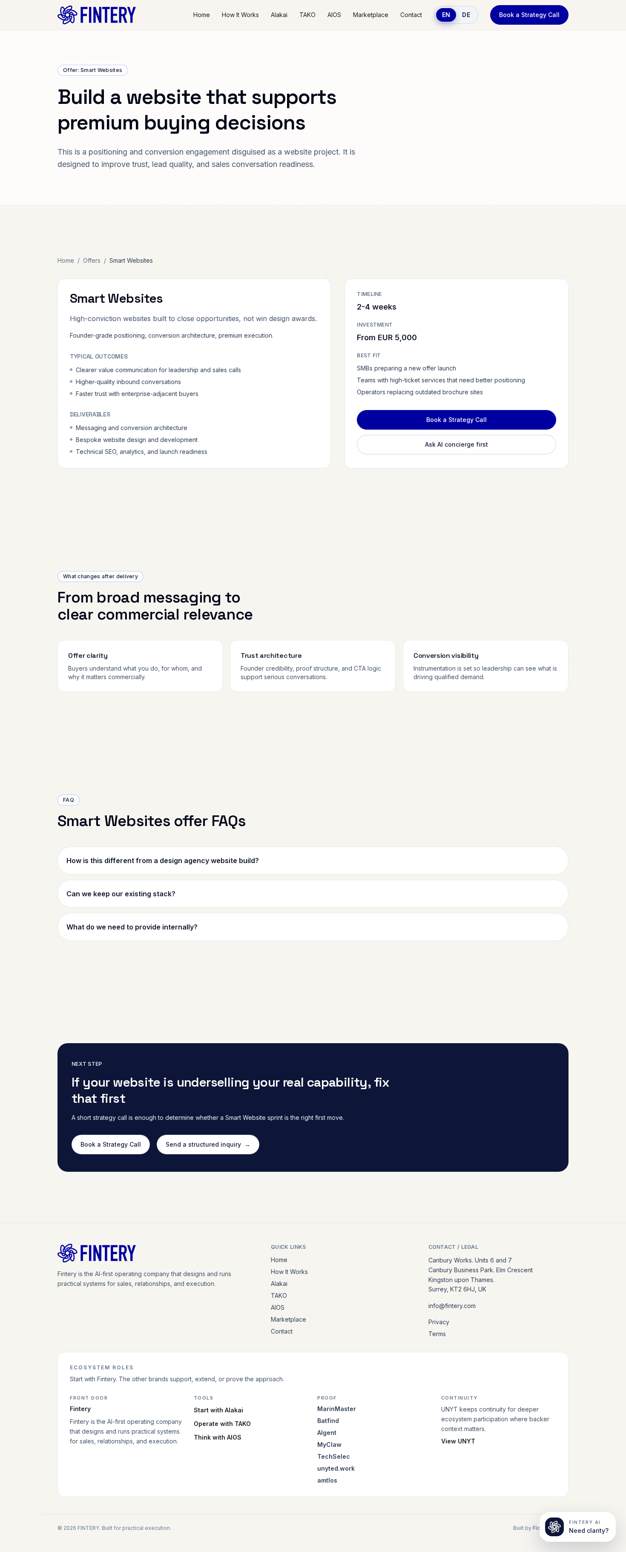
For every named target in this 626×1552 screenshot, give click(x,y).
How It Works (240, 14)
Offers (92, 260)
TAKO (307, 14)
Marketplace (370, 14)
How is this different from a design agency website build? (162, 860)
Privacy (438, 1321)
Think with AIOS (217, 1437)
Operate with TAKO (222, 1423)
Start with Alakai (218, 1410)
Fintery (80, 1408)
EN (446, 14)
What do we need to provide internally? (132, 927)
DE (466, 14)
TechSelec (333, 1456)
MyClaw (329, 1444)
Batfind (328, 1420)
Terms (437, 1333)
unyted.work (336, 1468)
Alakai (279, 14)
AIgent (326, 1432)
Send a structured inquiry (208, 1144)
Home (201, 14)
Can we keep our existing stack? (120, 893)
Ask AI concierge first (456, 444)
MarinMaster (336, 1408)
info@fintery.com (452, 1305)
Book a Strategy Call (529, 14)
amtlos (327, 1480)
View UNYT (458, 1441)
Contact (411, 14)
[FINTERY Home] (96, 15)
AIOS (334, 14)
